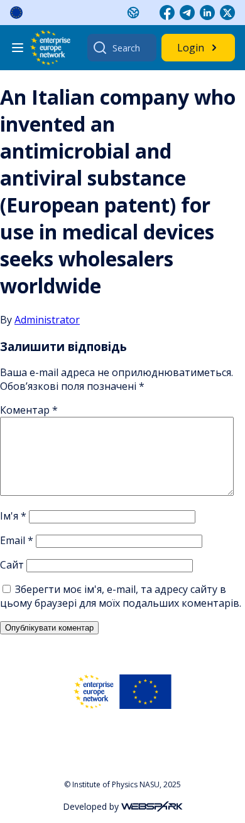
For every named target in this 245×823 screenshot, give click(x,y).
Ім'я (13, 516)
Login (190, 48)
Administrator (47, 320)
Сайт (12, 565)
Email (16, 540)
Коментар (29, 410)
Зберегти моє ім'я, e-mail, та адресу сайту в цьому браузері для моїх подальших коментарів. (120, 596)
